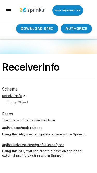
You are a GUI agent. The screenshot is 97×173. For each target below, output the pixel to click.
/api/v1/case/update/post (22, 128)
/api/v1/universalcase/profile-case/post (33, 145)
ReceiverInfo (12, 96)
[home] (29, 10)
